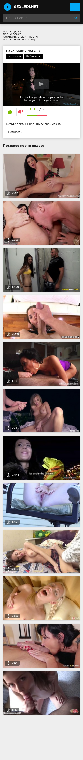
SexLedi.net (26, 7)
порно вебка (12, 34)
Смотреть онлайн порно (20, 37)
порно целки (12, 31)
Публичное (33, 56)
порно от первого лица (19, 39)
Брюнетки (14, 56)
